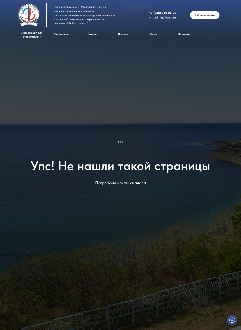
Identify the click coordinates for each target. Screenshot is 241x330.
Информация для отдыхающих (31, 34)
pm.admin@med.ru (162, 17)
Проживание (62, 34)
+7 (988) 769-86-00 (162, 12)
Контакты (184, 34)
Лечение (123, 34)
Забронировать (205, 15)
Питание (93, 34)
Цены (153, 34)
